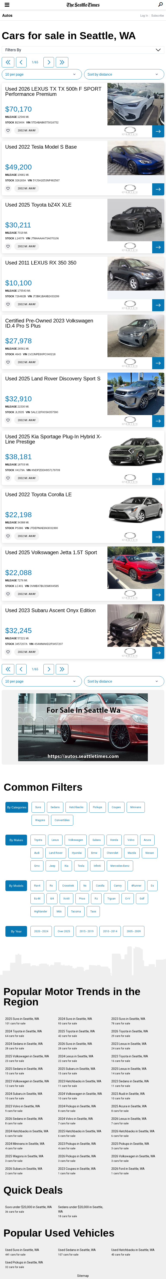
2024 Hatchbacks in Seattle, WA (26, 1133)
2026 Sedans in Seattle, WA (24, 1121)
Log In (144, 15)
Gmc (37, 865)
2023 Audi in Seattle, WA (128, 1096)
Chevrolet (112, 852)
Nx (84, 885)
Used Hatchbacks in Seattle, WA (133, 1252)
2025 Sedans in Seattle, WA (24, 1071)
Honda (114, 840)
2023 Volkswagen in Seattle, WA (27, 1084)
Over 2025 (64, 931)
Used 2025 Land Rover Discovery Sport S (53, 378)
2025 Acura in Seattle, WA (129, 1109)
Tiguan (111, 898)
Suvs (38, 807)
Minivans (135, 807)
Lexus (55, 840)
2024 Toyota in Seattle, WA (23, 1034)
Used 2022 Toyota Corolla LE (38, 494)
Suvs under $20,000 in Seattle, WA (28, 1209)
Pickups (97, 807)
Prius (82, 898)
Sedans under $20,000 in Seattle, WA (80, 1211)
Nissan (149, 852)
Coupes (116, 807)
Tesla (81, 865)
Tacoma (76, 911)
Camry (118, 885)
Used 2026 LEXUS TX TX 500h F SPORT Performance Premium (53, 91)
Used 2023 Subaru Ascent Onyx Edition (50, 610)
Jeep (52, 865)
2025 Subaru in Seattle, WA (76, 1071)
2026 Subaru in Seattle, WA (23, 1171)
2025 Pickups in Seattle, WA (130, 1146)
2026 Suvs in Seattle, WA (75, 1046)
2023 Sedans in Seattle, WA (130, 1084)
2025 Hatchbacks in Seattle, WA (79, 1133)
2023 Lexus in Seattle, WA (129, 1046)
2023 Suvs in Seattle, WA (128, 1021)
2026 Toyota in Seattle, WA (129, 1034)
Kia (66, 865)
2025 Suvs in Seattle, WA (22, 1021)
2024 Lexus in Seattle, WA (75, 1059)
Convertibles (62, 820)
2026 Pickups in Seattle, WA (77, 1158)
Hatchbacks (76, 807)
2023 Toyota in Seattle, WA (129, 1059)
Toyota (38, 840)
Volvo (131, 840)
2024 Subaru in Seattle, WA (23, 1096)
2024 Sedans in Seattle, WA (24, 1046)
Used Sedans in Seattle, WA (77, 1252)
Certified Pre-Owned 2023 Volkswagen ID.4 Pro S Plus (49, 323)
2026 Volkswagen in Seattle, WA (133, 1158)
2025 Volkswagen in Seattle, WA (27, 1059)
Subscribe (157, 15)
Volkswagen (75, 840)
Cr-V (127, 898)
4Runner (136, 885)
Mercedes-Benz (119, 865)
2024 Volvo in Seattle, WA (75, 1121)
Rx (51, 885)
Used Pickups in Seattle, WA (24, 1265)
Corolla (100, 885)
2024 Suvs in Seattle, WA (75, 1021)
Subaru (97, 840)
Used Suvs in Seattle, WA (22, 1252)
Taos (93, 911)
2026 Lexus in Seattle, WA (129, 1121)
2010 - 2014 (110, 931)
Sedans (55, 807)
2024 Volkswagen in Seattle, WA (80, 1096)
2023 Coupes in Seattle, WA (77, 1171)
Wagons (40, 820)
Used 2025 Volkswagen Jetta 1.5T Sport (51, 552)
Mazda (132, 852)
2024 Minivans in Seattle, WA (25, 1146)
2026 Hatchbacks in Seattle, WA (133, 1133)
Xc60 (66, 898)
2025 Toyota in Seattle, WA (76, 1034)
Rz (96, 898)
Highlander (40, 911)
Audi (37, 852)
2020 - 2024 (41, 931)
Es (152, 885)
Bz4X (37, 898)
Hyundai (77, 852)
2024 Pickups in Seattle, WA (77, 1109)
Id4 (52, 898)
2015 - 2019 (87, 931)
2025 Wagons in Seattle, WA (24, 1158)
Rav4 (37, 885)
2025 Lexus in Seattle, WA (129, 1071)
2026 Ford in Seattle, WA (128, 1171)
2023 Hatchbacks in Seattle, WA (79, 1084)
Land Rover (55, 852)
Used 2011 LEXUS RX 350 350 (40, 262)
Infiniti (97, 865)
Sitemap (83, 1275)
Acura (147, 840)
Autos (7, 15)
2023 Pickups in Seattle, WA (77, 1146)
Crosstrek (68, 885)
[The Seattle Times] (83, 5)
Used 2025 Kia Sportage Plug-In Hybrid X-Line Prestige (53, 439)
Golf (142, 898)
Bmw (94, 852)
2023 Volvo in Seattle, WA (22, 1109)
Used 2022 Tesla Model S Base (41, 146)
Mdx (59, 911)
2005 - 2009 (134, 931)
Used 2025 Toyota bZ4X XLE (38, 204)
